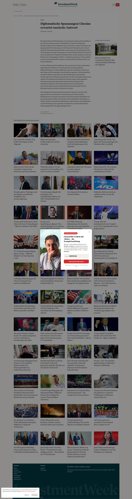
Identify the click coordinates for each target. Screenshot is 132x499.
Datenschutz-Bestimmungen (28, 491)
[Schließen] (89, 232)
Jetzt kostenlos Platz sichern (76, 261)
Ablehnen (26, 495)
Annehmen (34, 495)
